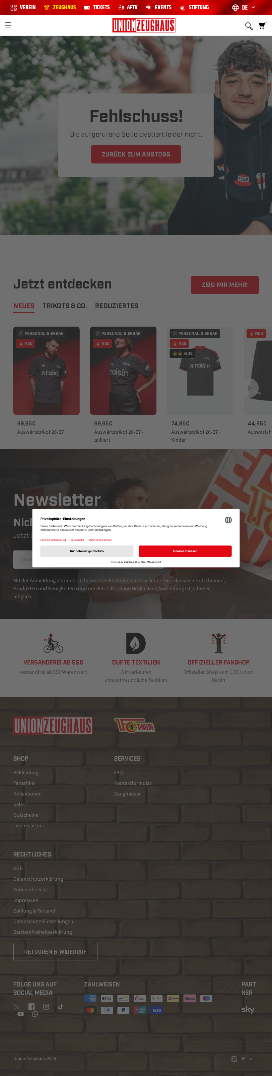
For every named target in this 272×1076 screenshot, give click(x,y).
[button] (8, 25)
